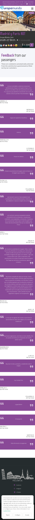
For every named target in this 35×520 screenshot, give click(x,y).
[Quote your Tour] (32, 45)
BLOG (26, 2)
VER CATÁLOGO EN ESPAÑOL (9, 2)
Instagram (18, 488)
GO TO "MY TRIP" (20, 2)
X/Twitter (19, 492)
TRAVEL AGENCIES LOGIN (9, 4)
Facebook (18, 485)
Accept (27, 515)
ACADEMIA (31, 2)
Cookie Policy (6, 511)
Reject (8, 515)
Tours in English (19, 4)
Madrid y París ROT (12, 33)
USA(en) (30, 4)
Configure (17, 515)
